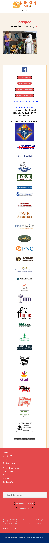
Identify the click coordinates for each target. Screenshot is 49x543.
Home (5, 453)
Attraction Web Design (37, 538)
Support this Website (10, 528)
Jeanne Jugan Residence (24, 107)
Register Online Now (24, 503)
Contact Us (8, 482)
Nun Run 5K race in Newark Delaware (24, 4)
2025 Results (24, 83)
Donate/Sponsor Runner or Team (24, 101)
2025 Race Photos (24, 89)
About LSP (7, 456)
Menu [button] (24, 10)
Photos (6, 475)
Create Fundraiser (11, 468)
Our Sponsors (9, 472)
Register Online (24, 77)
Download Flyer (24, 508)
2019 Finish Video (24, 96)
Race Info (7, 460)
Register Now (9, 463)
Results (6, 478)
